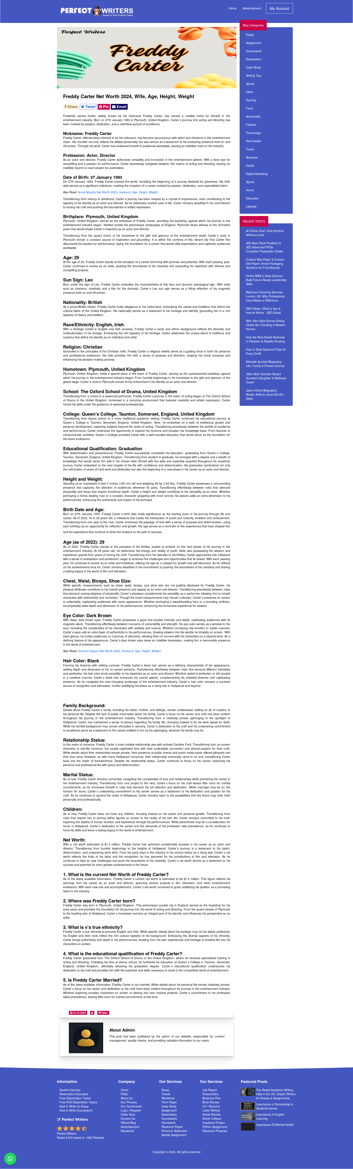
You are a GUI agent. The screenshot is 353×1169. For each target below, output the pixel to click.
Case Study (253, 67)
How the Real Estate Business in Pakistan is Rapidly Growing (265, 339)
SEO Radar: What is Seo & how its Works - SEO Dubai (263, 310)
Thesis (166, 1094)
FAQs (124, 1094)
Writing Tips (253, 75)
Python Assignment (214, 1127)
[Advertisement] (276, 436)
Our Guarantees (131, 1106)
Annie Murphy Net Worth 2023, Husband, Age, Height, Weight (118, 192)
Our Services (170, 1081)
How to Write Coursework (75, 1110)
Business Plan (211, 1098)
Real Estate (253, 141)
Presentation (210, 1094)
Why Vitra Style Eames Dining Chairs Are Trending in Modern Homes (266, 325)
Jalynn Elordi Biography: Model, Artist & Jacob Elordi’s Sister (265, 394)
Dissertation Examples (73, 1094)
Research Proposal (214, 1131)
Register (135, 1110)
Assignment (253, 43)
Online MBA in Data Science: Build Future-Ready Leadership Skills (266, 280)
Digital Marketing (257, 174)
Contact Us (128, 1118)
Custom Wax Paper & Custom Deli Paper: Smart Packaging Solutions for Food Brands (265, 263)
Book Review (210, 1102)
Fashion (251, 125)
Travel (250, 149)
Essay (250, 35)
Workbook (168, 1098)
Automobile (253, 116)
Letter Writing (211, 1110)
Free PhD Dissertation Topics (78, 1102)
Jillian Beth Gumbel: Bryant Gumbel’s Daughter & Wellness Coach (266, 378)
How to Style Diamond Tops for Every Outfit (266, 351)
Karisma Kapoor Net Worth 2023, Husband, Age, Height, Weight (119, 651)
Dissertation (253, 59)
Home (233, 8)
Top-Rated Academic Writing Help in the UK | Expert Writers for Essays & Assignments (276, 1094)
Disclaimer (127, 1131)
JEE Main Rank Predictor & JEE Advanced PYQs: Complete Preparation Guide (264, 247)
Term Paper (169, 1102)
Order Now (128, 1114)
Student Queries (69, 1090)
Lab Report (209, 1090)
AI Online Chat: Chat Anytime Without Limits (265, 233)
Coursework (253, 51)
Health (250, 165)
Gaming (251, 100)
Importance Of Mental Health (275, 1125)
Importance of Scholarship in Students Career (274, 1106)
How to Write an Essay (74, 1106)
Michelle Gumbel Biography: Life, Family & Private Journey (265, 364)
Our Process (129, 1102)
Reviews (98, 1137)
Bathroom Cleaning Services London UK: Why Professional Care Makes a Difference (265, 296)
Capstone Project (213, 1123)
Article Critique (211, 1118)
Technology (253, 133)
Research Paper (172, 1127)
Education (252, 198)
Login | (125, 1110)
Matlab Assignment (174, 1135)
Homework (168, 1123)
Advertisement (252, 8)
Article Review (211, 1114)
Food (249, 108)
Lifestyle (251, 206)
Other (104, 1013)
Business (252, 157)
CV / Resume (211, 1106)
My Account (279, 8)
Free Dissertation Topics (75, 1098)
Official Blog (128, 1123)
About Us (127, 1098)
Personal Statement (174, 1131)
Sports (250, 84)
